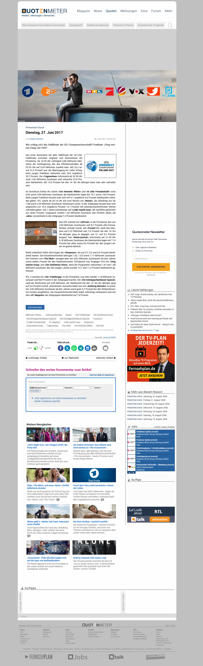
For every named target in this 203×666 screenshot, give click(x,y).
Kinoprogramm (139, 649)
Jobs (158, 634)
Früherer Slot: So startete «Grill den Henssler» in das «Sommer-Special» (152, 310)
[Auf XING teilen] (80, 348)
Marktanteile (92, 634)
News (98, 11)
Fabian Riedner (36, 139)
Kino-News (137, 632)
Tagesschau (52, 325)
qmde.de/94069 (109, 337)
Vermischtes (69, 634)
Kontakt (159, 637)
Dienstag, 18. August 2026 (147, 411)
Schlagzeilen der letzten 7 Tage (145, 330)
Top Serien (167, 649)
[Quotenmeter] (44, 13)
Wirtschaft (69, 637)
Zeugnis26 (75, 25)
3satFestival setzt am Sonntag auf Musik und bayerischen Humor (151, 319)
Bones (69, 315)
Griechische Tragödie (151, 25)
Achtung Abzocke (54, 315)
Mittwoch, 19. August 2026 (147, 407)
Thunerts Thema (123, 25)
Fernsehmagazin (46, 649)
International (70, 639)
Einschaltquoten (87, 649)
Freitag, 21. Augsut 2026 (146, 400)
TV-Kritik (114, 634)
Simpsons (88, 322)
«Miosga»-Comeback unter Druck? (146, 315)
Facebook (23, 641)
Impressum (160, 645)
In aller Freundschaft (36, 322)
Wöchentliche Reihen (95, 632)
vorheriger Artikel (37, 357)
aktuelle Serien (127, 649)
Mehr (168, 11)
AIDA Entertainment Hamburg (155, 467)
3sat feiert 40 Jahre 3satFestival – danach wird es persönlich (152, 325)
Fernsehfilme (116, 649)
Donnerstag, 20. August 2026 (148, 403)
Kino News (27, 649)
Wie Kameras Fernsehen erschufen (43, 25)
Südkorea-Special (97, 25)
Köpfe (67, 641)
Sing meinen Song (35, 325)
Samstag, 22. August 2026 (147, 396)
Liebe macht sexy (72, 322)
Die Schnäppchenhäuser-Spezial (41, 318)
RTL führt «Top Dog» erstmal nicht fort (148, 306)
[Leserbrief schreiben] (105, 348)
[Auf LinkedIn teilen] (87, 348)
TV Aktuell (35, 649)
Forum (156, 11)
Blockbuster (106, 649)
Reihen (45, 634)
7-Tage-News (25, 639)
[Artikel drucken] (94, 348)
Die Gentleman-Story (103, 315)
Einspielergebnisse (140, 637)
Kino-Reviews (116, 637)
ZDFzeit (100, 325)
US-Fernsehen (70, 643)
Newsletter (24, 634)
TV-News (68, 632)
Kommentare (35, 307)
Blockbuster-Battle (139, 639)
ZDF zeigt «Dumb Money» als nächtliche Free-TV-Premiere (151, 295)
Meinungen (128, 11)
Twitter (22, 643)
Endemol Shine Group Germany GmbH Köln (152, 434)
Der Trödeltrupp (83, 315)
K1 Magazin (54, 322)
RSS (21, 632)
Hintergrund (47, 632)
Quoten (111, 11)
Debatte (113, 632)
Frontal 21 (97, 318)
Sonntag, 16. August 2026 (147, 415)
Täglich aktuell (93, 637)
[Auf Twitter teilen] (67, 348)
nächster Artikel (105, 357)
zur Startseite (71, 357)
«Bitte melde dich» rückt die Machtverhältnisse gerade (152, 301)
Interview (46, 637)
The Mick (66, 325)
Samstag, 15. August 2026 (147, 419)
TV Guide (98, 649)
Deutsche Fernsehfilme (154, 649)
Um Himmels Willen (83, 325)
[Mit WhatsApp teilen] (74, 348)
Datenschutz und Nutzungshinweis (162, 640)
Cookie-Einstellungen (163, 643)
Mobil (22, 637)
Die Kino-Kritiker (139, 634)
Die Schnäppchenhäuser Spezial (74, 318)
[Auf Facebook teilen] (60, 348)
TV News (77, 649)
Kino (144, 11)
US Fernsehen (68, 649)
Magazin (83, 11)
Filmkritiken (58, 649)
